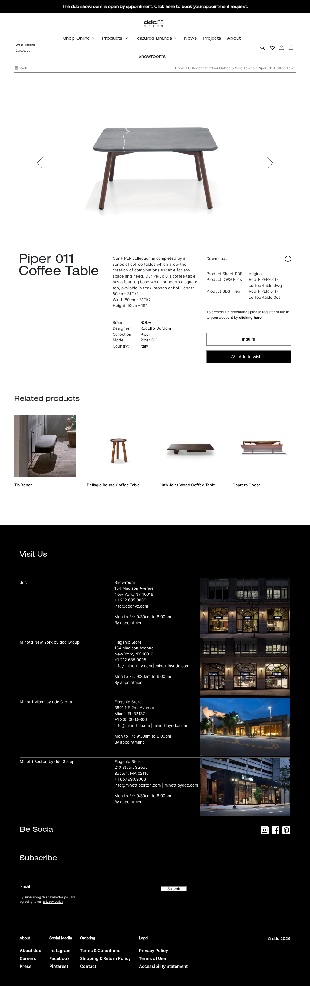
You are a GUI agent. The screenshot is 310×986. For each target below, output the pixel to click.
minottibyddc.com (172, 665)
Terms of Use (152, 958)
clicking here (250, 317)
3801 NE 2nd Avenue (134, 707)
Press (25, 966)
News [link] (190, 38)
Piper (145, 334)
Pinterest (58, 966)
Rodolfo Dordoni (155, 328)
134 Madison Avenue (134, 588)
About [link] (234, 38)
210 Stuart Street (130, 767)
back (22, 68)
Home (180, 68)
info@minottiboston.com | (139, 785)
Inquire (248, 339)
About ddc (30, 950)
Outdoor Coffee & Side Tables (230, 68)
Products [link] (112, 38)
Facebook (59, 958)
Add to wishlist (252, 356)
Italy (144, 346)
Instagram (60, 950)
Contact (88, 966)
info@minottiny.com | (135, 665)
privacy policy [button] (53, 901)
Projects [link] (212, 38)
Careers (28, 958)
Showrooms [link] (152, 56)
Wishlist (272, 47)
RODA (145, 322)
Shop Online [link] (76, 38)
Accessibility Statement (163, 966)
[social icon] (265, 832)
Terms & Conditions (100, 950)
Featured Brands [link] (153, 38)
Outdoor (195, 68)
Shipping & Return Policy (105, 958)
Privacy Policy (153, 950)
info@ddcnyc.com (131, 606)
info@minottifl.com (132, 725)
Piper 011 (148, 340)
